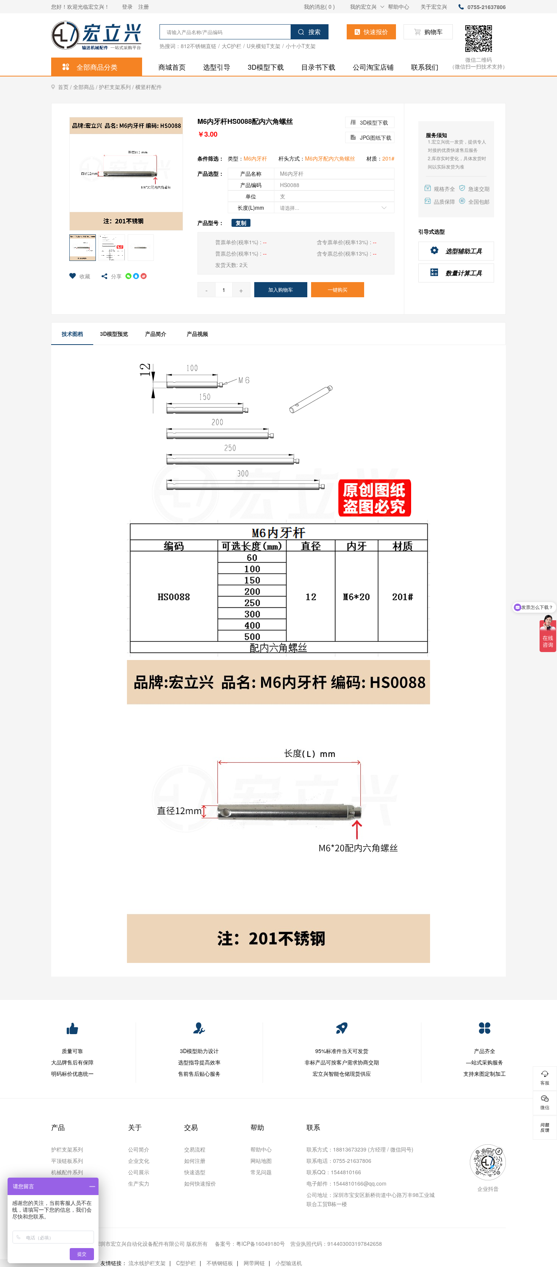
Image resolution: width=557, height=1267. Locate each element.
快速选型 (194, 1172)
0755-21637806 (487, 6)
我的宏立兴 (363, 6)
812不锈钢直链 (198, 45)
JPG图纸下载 (375, 137)
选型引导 (216, 67)
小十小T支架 (301, 45)
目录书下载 (318, 67)
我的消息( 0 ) (319, 6)
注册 (143, 6)
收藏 (85, 276)
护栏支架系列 (117, 87)
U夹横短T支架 (263, 45)
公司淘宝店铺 (373, 67)
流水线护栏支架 (147, 1263)
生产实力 (138, 1183)
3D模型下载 (266, 67)
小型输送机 (288, 1263)
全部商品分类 (97, 67)
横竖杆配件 (148, 86)
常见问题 (261, 1172)
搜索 (314, 31)
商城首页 (172, 67)
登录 (127, 6)
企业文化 (138, 1160)
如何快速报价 (200, 1183)
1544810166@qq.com (359, 1183)
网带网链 (254, 1263)
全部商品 (86, 87)
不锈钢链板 (220, 1263)
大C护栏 (231, 45)
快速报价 (376, 31)
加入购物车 (280, 289)
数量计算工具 (464, 272)
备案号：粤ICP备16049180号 (250, 1243)
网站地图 (261, 1160)
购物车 (433, 31)
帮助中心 (398, 6)
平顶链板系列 (67, 1160)
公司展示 (138, 1172)
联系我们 (424, 67)
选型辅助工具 (464, 251)
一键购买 (337, 289)
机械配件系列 (67, 1172)
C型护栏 (186, 1263)
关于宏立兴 (434, 6)
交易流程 (194, 1149)
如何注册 (194, 1160)
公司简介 (138, 1149)
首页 (65, 87)
